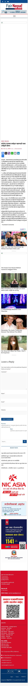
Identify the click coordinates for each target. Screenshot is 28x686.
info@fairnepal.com (6, 660)
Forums (17, 676)
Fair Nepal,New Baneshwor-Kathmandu (12, 655)
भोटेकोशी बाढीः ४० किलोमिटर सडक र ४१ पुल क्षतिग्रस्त (12, 468)
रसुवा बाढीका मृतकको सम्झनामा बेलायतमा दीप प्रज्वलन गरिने (13, 453)
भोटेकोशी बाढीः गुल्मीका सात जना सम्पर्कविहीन (10, 460)
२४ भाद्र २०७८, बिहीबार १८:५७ (7, 148)
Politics (7, 140)
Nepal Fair (9, 680)
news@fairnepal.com (6, 662)
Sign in (11, 676)
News (2, 140)
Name (3, 393)
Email (3, 402)
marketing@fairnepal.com (7, 665)
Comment (4, 372)
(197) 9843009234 (6, 657)
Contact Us (23, 676)
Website (3, 410)
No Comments (19, 148)
